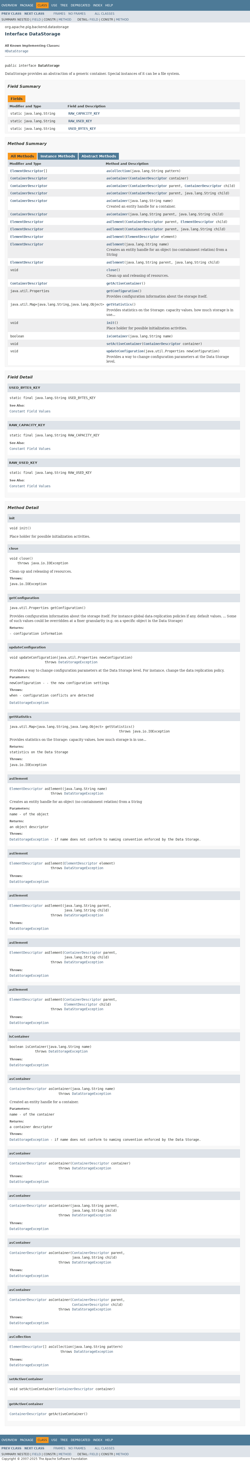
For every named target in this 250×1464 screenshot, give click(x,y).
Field (36, 19)
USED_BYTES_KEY (82, 129)
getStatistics (119, 304)
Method (65, 19)
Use (54, 5)
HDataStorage (16, 51)
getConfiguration (122, 291)
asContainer (117, 178)
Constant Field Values (30, 411)
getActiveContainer (124, 283)
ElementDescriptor (26, 171)
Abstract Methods (99, 156)
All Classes (105, 13)
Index (97, 5)
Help (109, 5)
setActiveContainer (124, 344)
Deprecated (80, 5)
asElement (115, 222)
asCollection (118, 171)
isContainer (117, 336)
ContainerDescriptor (28, 178)
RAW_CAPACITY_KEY (84, 113)
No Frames (77, 13)
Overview (9, 5)
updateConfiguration (125, 351)
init (110, 323)
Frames (59, 13)
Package (26, 5)
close (111, 270)
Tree (64, 5)
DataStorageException (77, 662)
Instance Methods (58, 156)
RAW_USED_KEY (80, 121)
